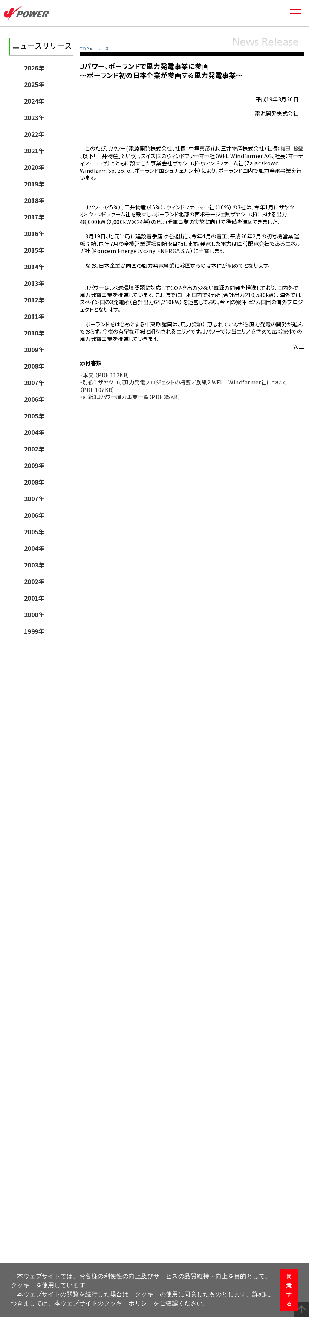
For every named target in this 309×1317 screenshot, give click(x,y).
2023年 (34, 117)
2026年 (34, 67)
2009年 (34, 349)
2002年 (34, 448)
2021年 (34, 150)
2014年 (34, 266)
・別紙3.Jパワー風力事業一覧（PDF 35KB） (130, 397)
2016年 (34, 233)
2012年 (34, 299)
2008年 (34, 365)
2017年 (34, 216)
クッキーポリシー (129, 1303)
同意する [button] (289, 1289)
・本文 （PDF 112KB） (105, 375)
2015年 (34, 250)
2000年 (34, 614)
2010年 (34, 332)
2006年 (34, 399)
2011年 (34, 316)
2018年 (34, 200)
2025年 (34, 84)
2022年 (34, 134)
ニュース (101, 49)
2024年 (34, 100)
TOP (84, 49)
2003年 (34, 564)
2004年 (34, 432)
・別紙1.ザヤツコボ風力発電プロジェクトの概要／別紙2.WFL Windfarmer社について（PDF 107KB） (183, 385)
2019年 (34, 183)
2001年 (34, 597)
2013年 (34, 283)
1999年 (34, 631)
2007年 (34, 382)
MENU (296, 13)
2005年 (34, 415)
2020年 (34, 167)
